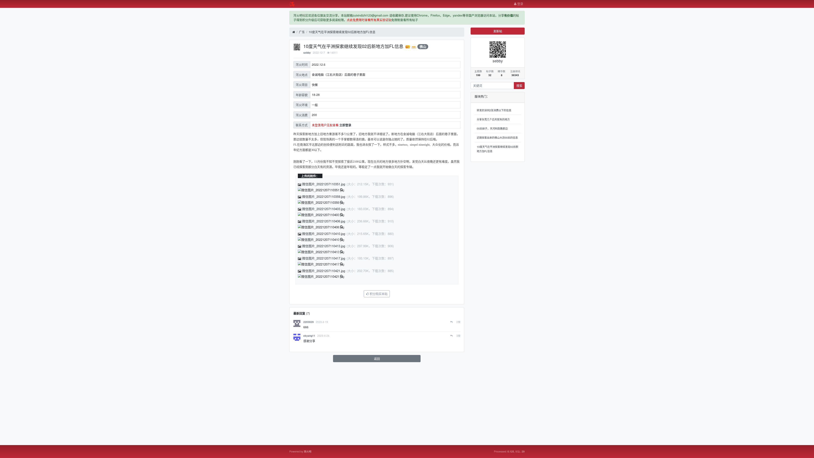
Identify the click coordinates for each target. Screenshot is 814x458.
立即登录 (345, 125)
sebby (307, 52)
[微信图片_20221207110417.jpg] (321, 264)
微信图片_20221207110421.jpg (323, 270)
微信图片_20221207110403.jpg (323, 209)
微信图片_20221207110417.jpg (323, 258)
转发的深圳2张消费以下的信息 (494, 110)
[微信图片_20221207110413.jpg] (321, 252)
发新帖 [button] (497, 31)
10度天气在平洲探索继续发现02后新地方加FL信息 (342, 32)
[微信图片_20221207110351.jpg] (321, 190)
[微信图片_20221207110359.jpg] (321, 202)
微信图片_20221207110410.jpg (323, 233)
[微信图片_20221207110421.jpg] (321, 276)
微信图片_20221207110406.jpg (323, 221)
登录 (519, 3)
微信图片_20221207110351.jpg (323, 184)
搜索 (519, 85)
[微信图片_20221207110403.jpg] (321, 214)
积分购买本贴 (378, 294)
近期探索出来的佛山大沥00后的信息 (497, 137)
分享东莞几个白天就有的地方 (493, 119)
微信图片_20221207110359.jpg (323, 196)
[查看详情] (341, 190)
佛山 (423, 46)
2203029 (308, 322)
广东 (302, 32)
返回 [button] (377, 358)
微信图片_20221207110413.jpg (323, 246)
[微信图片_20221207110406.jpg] (321, 227)
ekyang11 (309, 336)
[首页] (293, 32)
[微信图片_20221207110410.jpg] (321, 239)
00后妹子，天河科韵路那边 (492, 128)
